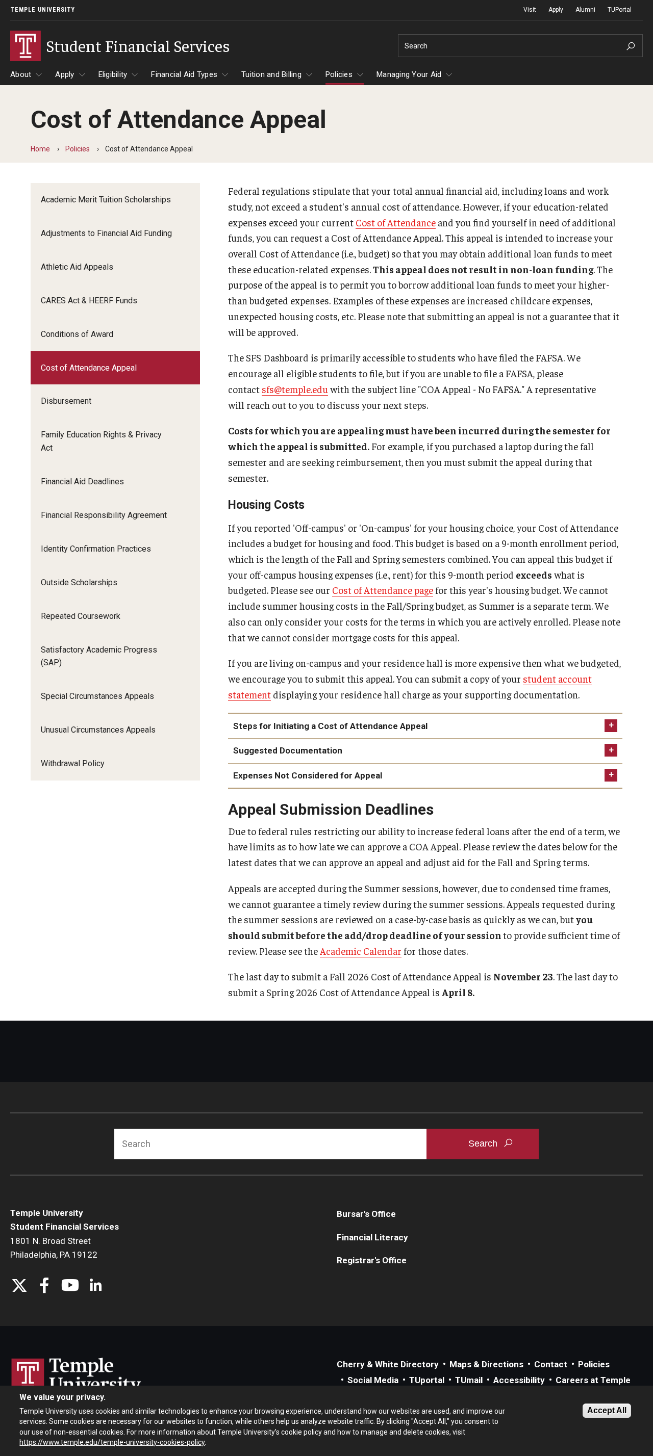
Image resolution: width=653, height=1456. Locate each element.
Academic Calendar (360, 951)
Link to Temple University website (76, 1377)
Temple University (42, 9)
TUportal (426, 1380)
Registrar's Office (372, 1260)
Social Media (372, 1380)
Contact (550, 1364)
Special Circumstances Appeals (97, 696)
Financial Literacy (372, 1237)
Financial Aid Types (184, 74)
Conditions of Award (77, 334)
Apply (555, 9)
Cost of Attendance (396, 222)
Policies (339, 74)
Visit (529, 9)
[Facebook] (45, 1286)
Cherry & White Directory (388, 1364)
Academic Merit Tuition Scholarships (106, 199)
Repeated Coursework (80, 616)
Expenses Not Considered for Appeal (307, 775)
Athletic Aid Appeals (77, 267)
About (20, 74)
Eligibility (113, 74)
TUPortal (620, 9)
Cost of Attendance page (382, 590)
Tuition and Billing (271, 74)
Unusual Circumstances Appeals (98, 730)
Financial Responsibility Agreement (104, 515)
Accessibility (519, 1380)
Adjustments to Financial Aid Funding (106, 233)
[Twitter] (19, 1286)
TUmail (469, 1380)
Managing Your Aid (408, 74)
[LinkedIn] (96, 1286)
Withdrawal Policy (73, 763)
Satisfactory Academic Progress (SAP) (99, 656)
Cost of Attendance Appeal (89, 368)
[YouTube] (70, 1286)
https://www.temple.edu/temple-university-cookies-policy (112, 1442)
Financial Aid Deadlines (82, 481)
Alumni (585, 9)
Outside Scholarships (79, 582)
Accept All (606, 1410)
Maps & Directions (486, 1364)
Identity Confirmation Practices (96, 549)
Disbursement (66, 401)
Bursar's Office (366, 1214)
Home (40, 149)
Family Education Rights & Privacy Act (101, 441)
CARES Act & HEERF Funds (89, 300)
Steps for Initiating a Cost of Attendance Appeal (330, 726)
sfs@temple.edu (295, 389)
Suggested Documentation (287, 750)
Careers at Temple (593, 1380)
